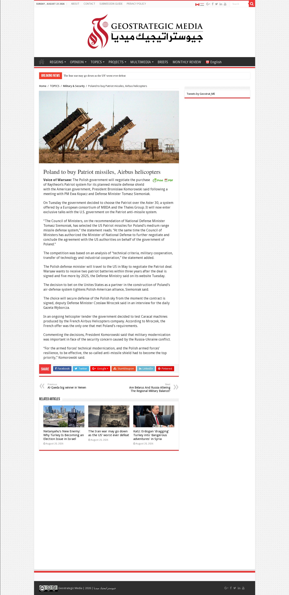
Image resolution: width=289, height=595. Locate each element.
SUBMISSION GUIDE (110, 3)
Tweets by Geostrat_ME (201, 93)
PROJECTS (116, 62)
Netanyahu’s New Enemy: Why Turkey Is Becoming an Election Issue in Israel (63, 435)
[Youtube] (225, 4)
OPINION (77, 62)
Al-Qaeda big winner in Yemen (67, 386)
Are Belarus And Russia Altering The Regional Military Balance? (149, 388)
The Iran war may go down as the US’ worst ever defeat (108, 433)
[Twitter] (216, 4)
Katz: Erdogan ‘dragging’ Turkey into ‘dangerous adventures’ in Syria (151, 435)
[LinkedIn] (221, 4)
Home (41, 61)
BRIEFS (163, 62)
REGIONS (56, 62)
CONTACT (89, 3)
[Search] (252, 4)
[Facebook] (212, 4)
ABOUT (75, 3)
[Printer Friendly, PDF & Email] (163, 180)
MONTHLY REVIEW (187, 62)
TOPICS (96, 62)
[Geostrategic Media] (144, 31)
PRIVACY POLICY (136, 3)
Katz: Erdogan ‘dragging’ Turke (82, 75)
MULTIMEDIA (140, 62)
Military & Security (74, 86)
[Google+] (208, 4)
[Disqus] (109, 512)
